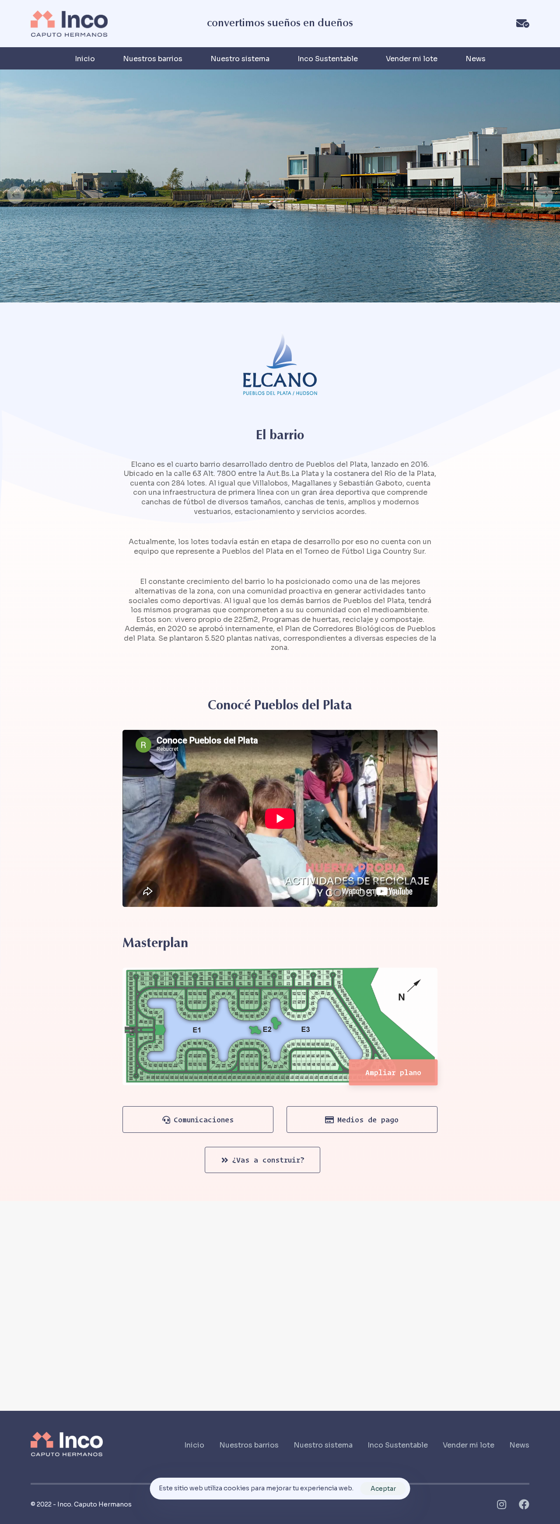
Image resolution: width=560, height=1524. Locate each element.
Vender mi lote (412, 58)
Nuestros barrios (152, 58)
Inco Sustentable (328, 58)
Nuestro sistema (240, 58)
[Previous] (15, 195)
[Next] (544, 195)
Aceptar (383, 1489)
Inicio (85, 58)
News (476, 58)
